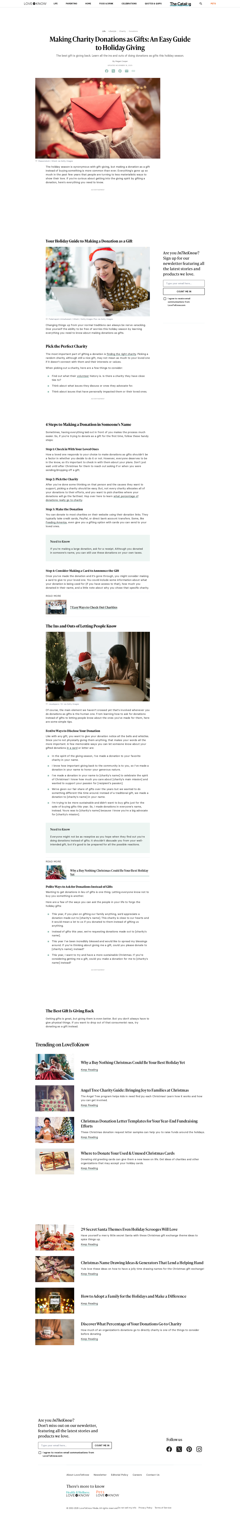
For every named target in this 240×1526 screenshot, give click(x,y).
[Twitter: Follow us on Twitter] (179, 1449)
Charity (122, 31)
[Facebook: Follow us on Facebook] (169, 1449)
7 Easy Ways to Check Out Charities (93, 607)
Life (104, 31)
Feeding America (56, 522)
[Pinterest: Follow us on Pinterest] (189, 1449)
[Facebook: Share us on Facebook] (106, 71)
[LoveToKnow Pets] (107, 1493)
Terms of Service (163, 1507)
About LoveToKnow (77, 1474)
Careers (137, 1474)
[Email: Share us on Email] (126, 71)
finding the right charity (121, 354)
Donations (133, 31)
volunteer (83, 376)
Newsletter (100, 1474)
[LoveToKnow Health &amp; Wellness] (77, 1493)
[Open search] (200, 3)
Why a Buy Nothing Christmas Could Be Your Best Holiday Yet (109, 872)
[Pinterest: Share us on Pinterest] (120, 71)
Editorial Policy (119, 1474)
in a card (72, 748)
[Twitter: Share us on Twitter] (113, 71)
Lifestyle (112, 31)
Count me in (184, 291)
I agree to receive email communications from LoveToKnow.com (179, 302)
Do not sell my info (127, 1507)
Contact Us (152, 1474)
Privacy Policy (145, 1507)
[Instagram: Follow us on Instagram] (199, 1449)
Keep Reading (89, 1069)
